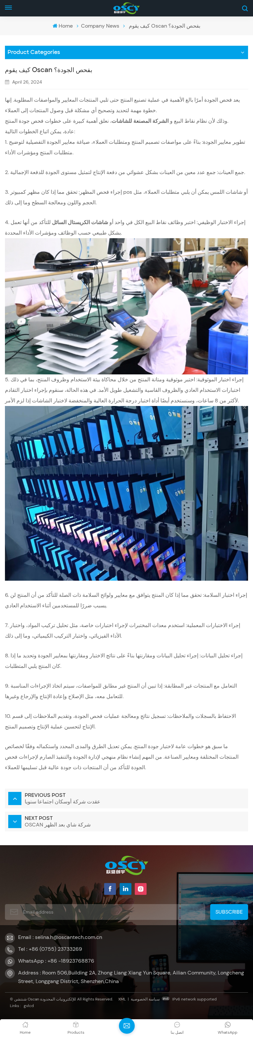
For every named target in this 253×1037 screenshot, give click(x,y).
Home (66, 25)
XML (122, 999)
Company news (100, 25)
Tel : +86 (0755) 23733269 (50, 949)
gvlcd (29, 1005)
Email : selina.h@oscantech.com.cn (60, 937)
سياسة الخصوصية (145, 999)
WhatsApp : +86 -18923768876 (56, 960)
